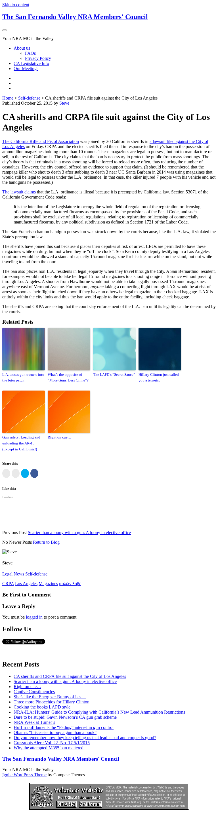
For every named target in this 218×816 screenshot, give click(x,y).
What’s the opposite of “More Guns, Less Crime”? (68, 377)
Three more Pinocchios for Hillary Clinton (51, 701)
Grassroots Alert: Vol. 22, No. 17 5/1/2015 (52, 742)
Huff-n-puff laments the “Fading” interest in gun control (64, 727)
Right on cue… (59, 437)
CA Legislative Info (31, 63)
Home (7, 98)
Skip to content (15, 4)
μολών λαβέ (70, 583)
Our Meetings (26, 68)
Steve (64, 103)
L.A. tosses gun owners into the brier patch (23, 377)
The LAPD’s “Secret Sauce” (114, 374)
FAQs (30, 53)
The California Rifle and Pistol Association (40, 141)
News (19, 574)
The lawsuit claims (19, 191)
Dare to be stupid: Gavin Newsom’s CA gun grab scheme (65, 717)
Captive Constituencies (34, 691)
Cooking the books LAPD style (42, 707)
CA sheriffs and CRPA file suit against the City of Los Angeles (70, 676)
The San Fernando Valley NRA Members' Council (75, 16)
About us (22, 48)
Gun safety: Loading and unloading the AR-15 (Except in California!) (21, 443)
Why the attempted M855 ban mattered (48, 747)
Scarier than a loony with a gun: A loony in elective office (79, 532)
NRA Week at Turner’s (34, 722)
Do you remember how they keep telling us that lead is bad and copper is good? (85, 737)
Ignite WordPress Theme (24, 774)
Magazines (48, 583)
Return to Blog (46, 542)
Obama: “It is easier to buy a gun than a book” (55, 732)
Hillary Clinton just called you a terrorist (159, 377)
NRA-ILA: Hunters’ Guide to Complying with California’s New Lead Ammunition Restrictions (99, 712)
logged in (34, 617)
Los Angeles (26, 583)
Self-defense (29, 98)
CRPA (8, 583)
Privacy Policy (38, 58)
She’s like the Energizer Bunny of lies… (50, 696)
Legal (7, 574)
